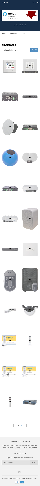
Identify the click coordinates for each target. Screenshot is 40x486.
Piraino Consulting (13, 478)
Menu (6, 3)
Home (4, 33)
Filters (34, 50)
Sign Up (34, 462)
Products (13, 33)
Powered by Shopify (29, 478)
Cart (36, 3)
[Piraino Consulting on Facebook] (19, 473)
